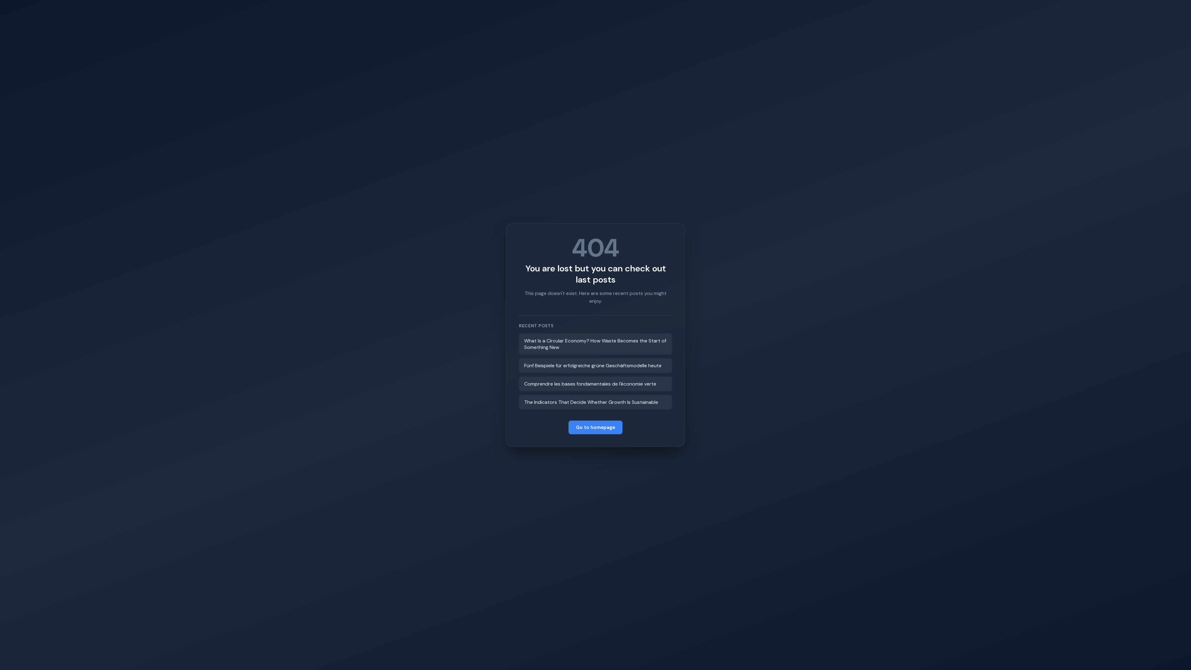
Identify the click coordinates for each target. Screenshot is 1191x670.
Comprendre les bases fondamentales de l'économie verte (590, 384)
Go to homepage (595, 427)
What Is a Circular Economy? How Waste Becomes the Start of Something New (595, 344)
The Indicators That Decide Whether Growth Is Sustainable (591, 402)
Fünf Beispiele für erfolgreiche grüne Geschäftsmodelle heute (593, 365)
